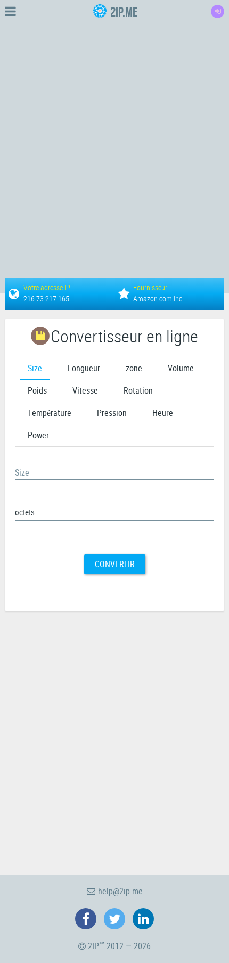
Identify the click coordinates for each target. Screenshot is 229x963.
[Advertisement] (114, 137)
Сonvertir (115, 564)
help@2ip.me (120, 891)
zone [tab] (134, 368)
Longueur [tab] (84, 368)
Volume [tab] (181, 368)
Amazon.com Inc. (158, 298)
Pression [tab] (112, 413)
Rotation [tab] (138, 390)
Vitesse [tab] (85, 390)
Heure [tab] (162, 413)
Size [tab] (35, 368)
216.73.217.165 (46, 298)
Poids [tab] (37, 390)
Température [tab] (49, 413)
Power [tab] (38, 435)
